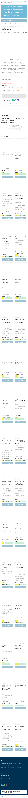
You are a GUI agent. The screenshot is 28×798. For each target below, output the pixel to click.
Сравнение (24, 32)
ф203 (17, 87)
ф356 (8, 90)
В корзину (7, 176)
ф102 (4, 87)
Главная (2, 23)
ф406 (13, 90)
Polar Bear (13, 23)
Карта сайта (18, 767)
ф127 (8, 87)
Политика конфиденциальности (7, 767)
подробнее (4, 132)
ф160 (13, 87)
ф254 (22, 87)
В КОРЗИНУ (14, 96)
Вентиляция (7, 23)
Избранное (16, 32)
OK (25, 792)
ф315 (4, 90)
